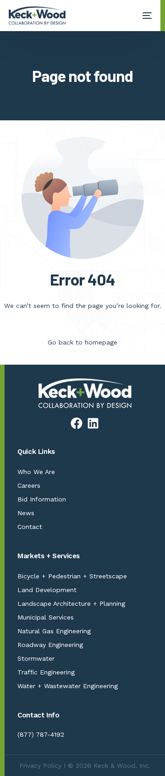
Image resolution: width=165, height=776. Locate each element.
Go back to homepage (82, 342)
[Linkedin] (93, 423)
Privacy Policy (40, 765)
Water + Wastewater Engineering (67, 686)
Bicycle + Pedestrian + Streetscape (72, 576)
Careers (28, 485)
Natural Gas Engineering (54, 631)
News (25, 513)
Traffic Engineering (46, 672)
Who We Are (36, 471)
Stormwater (36, 658)
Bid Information (41, 499)
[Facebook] (76, 423)
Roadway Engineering (50, 644)
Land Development (47, 589)
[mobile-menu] (142, 15)
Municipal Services (45, 617)
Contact (29, 526)
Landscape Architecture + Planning (71, 603)
